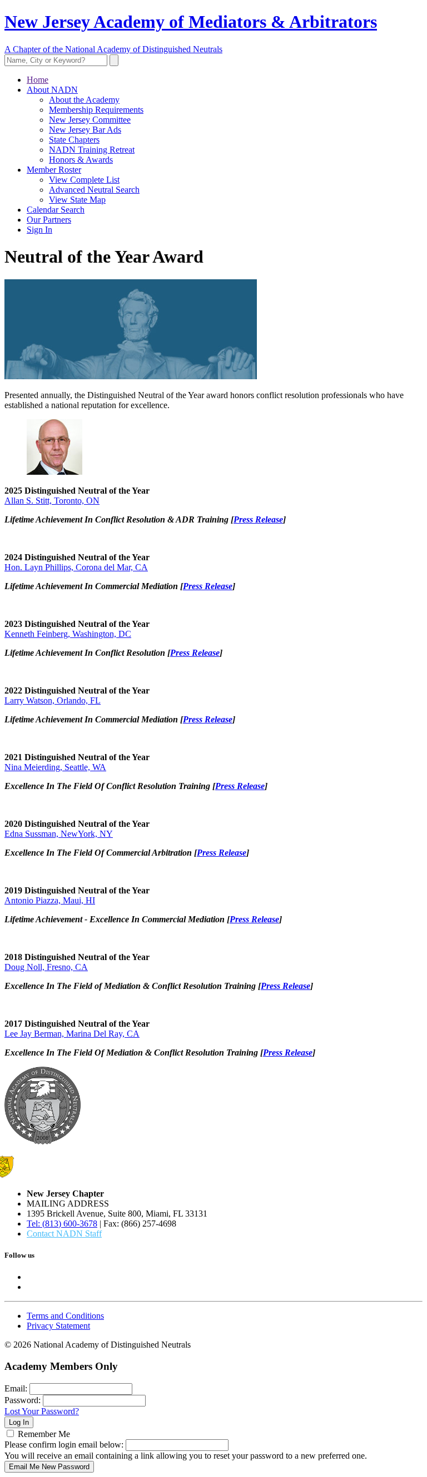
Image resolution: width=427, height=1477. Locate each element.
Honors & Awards (81, 159)
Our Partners (49, 219)
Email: (15, 1388)
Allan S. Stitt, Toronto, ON (52, 500)
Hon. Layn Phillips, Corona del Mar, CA (76, 567)
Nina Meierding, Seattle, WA (55, 767)
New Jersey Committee (90, 119)
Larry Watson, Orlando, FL (52, 700)
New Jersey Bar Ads (85, 129)
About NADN (52, 89)
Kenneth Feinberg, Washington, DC (67, 634)
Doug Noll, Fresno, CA (46, 967)
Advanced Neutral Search (94, 189)
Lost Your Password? (41, 1411)
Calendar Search (56, 209)
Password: (22, 1400)
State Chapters (74, 139)
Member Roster (54, 169)
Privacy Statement (58, 1325)
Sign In (39, 229)
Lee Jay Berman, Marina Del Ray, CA (72, 1033)
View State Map (77, 199)
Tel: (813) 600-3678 (62, 1223)
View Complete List (84, 179)
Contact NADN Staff (64, 1233)
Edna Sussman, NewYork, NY (58, 833)
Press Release (258, 519)
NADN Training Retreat (92, 149)
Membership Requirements (96, 109)
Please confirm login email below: (63, 1444)
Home (37, 79)
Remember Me (44, 1434)
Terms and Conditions (65, 1315)
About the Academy (84, 99)
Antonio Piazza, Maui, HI (49, 900)
